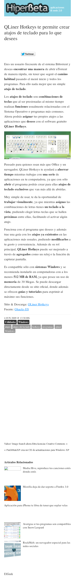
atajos (8, 326)
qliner (58, 326)
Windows (23, 322)
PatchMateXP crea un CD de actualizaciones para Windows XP (37, 449)
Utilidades (10, 322)
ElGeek (8, 574)
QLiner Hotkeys (38, 304)
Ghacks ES (22, 309)
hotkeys (36, 326)
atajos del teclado (21, 326)
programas (47, 326)
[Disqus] (37, 384)
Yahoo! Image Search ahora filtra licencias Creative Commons (34, 443)
